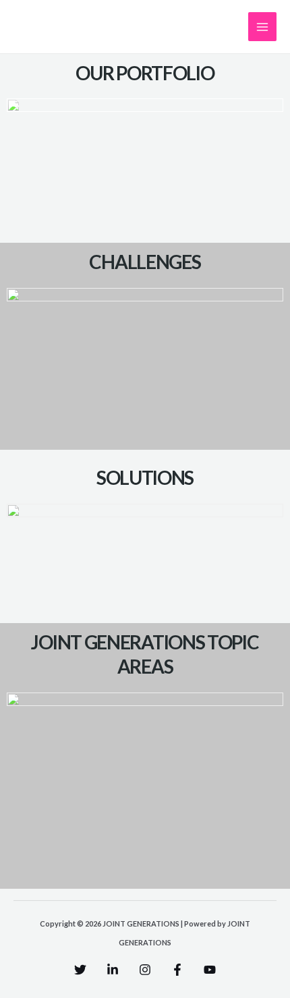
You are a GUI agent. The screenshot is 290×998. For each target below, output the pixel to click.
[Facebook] (177, 970)
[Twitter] (80, 970)
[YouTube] (210, 970)
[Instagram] (145, 970)
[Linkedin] (113, 970)
